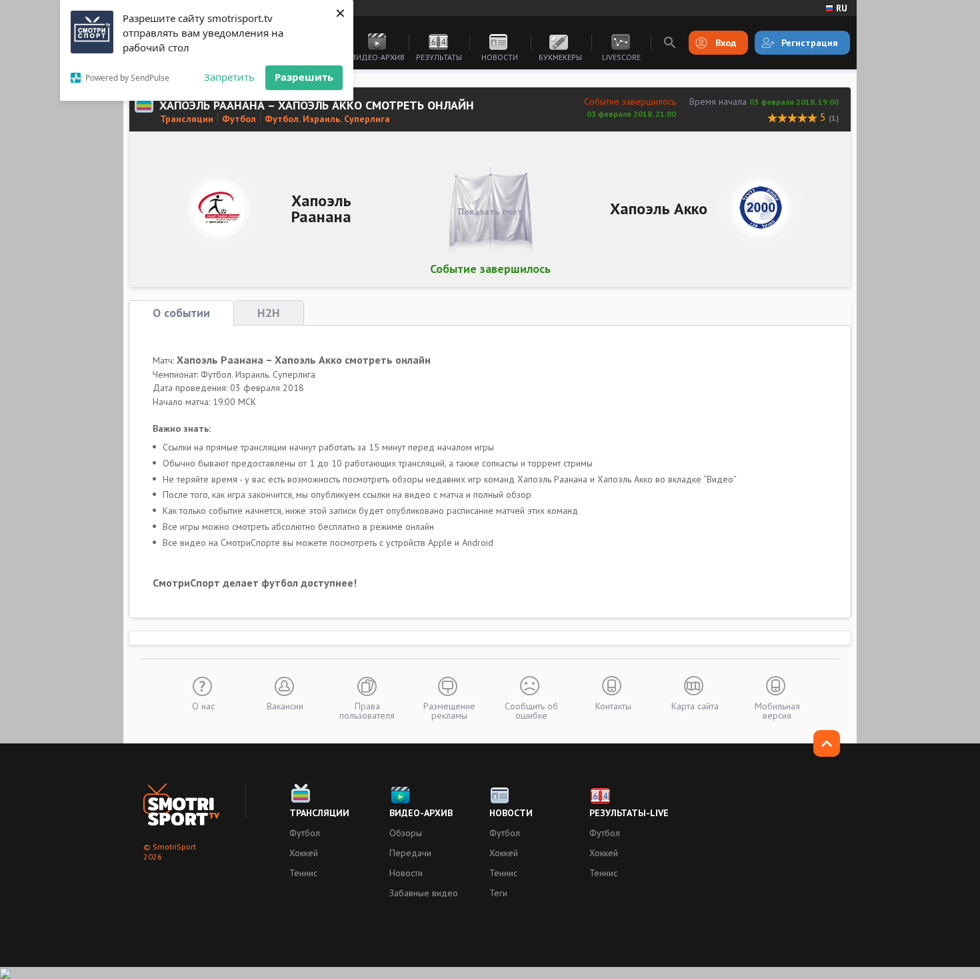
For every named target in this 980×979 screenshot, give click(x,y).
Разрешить (304, 76)
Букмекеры (560, 57)
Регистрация (809, 43)
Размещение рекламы (449, 710)
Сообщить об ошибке (531, 710)
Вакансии (285, 705)
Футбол (239, 119)
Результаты (439, 57)
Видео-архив (378, 57)
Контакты (613, 705)
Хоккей (303, 853)
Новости (499, 57)
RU (841, 8)
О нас (203, 705)
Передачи (410, 853)
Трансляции (186, 119)
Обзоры (405, 833)
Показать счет (490, 212)
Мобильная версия (777, 710)
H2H (268, 312)
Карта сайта (695, 705)
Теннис (303, 873)
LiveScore (621, 57)
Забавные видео (423, 893)
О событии (181, 312)
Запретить (229, 76)
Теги (498, 893)
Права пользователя (367, 710)
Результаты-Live (629, 813)
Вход (725, 43)
